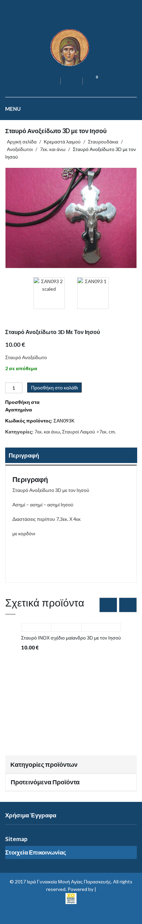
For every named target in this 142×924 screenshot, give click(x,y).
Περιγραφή (24, 455)
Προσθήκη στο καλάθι (54, 387)
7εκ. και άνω (52, 149)
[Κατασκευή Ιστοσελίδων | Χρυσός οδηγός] (71, 898)
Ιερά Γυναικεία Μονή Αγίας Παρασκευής (69, 881)
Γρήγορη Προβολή (36, 624)
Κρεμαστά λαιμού (62, 141)
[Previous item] (108, 605)
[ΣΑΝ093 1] (93, 293)
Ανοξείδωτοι (20, 149)
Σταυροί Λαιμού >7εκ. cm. (89, 431)
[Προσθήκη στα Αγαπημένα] (66, 624)
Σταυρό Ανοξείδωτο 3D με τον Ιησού (126, 336)
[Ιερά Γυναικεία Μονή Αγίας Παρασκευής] (71, 47)
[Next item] (128, 605)
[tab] (71, 456)
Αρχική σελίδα (22, 141)
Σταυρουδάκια (103, 141)
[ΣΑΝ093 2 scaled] (71, 218)
